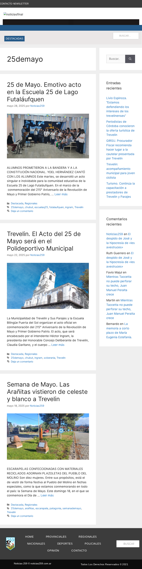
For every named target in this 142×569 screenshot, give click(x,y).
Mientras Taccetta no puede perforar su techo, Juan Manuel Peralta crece (119, 285)
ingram (69, 207)
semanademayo (72, 508)
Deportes (65, 543)
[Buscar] (130, 59)
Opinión (53, 550)
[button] (71, 22)
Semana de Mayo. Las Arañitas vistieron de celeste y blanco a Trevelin (47, 391)
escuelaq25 (41, 207)
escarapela (42, 508)
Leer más (61, 194)
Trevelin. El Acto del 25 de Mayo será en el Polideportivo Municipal (44, 241)
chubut (29, 207)
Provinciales (56, 536)
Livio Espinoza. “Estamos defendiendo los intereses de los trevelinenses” (117, 106)
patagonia (55, 508)
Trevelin (78, 207)
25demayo (17, 207)
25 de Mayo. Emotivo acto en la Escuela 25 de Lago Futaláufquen (44, 92)
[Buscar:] (115, 59)
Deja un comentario (22, 210)
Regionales (31, 203)
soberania (49, 357)
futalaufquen (56, 207)
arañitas (29, 508)
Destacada (17, 203)
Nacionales (36, 543)
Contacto (79, 550)
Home (29, 536)
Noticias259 (114, 234)
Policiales (93, 543)
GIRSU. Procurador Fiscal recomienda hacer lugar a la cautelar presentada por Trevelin (120, 149)
